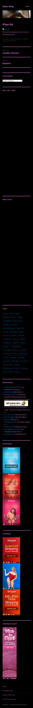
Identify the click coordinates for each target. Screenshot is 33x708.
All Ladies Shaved (11, 40)
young (17, 372)
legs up (15, 339)
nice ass (16, 350)
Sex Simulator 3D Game (12, 429)
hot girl (21, 332)
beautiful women (9, 317)
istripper (21, 335)
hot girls (6, 335)
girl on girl (13, 324)
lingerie (15, 343)
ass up (5, 313)
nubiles (23, 350)
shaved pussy (8, 368)
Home (5, 686)
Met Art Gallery (9, 417)
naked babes (16, 346)
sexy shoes (24, 361)
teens (11, 372)
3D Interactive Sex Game (12, 387)
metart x (6, 346)
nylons (14, 354)
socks (17, 368)
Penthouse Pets (9, 427)
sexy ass (13, 357)
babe (11, 313)
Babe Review (8, 392)
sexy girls (6, 361)
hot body (13, 332)
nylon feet (6, 354)
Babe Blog (8, 6)
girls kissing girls (9, 328)
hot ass (5, 332)
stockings (24, 368)
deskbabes (7, 321)
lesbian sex (7, 343)
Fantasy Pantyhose (11, 394)
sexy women (7, 364)
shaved (16, 364)
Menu (27, 6)
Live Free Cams (9, 415)
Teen (5, 372)
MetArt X (7, 419)
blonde (19, 317)
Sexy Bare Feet (9, 434)
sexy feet (21, 357)
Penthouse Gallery (10, 422)
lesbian (22, 339)
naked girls (7, 350)
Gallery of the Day (9, 695)
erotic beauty (17, 321)
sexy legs (15, 361)
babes (17, 313)
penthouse (23, 354)
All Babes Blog (8, 691)
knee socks (7, 339)
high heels (20, 328)
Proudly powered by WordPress (18, 704)
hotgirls (13, 335)
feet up (5, 324)
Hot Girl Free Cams (9, 699)
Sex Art (5, 357)
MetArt (22, 343)
